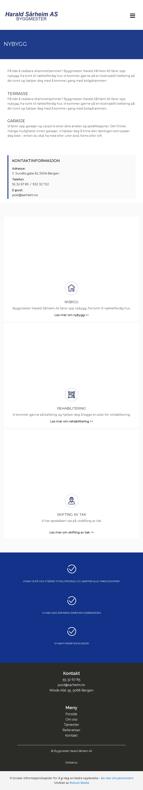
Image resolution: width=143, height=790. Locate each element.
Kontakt (71, 735)
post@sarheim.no (71, 685)
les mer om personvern (117, 778)
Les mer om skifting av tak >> (71, 532)
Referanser (71, 730)
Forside (71, 714)
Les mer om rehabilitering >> (71, 421)
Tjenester (71, 725)
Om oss (71, 719)
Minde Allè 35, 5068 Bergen (71, 690)
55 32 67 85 (71, 679)
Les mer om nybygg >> (71, 315)
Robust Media (79, 783)
